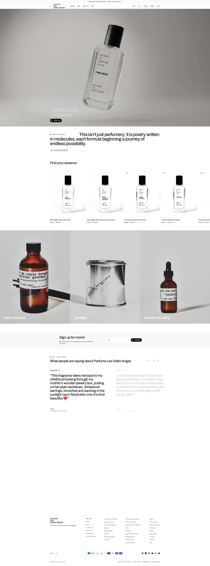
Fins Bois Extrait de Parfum (171, 220)
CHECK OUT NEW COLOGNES (114, 1)
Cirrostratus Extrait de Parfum (135, 220)
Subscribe (137, 340)
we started (73, 525)
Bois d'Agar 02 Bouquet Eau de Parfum (101, 220)
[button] (145, 6)
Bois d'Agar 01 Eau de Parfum (60, 220)
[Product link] (68, 197)
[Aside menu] (51, 6)
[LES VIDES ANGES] (59, 6)
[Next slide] (160, 194)
